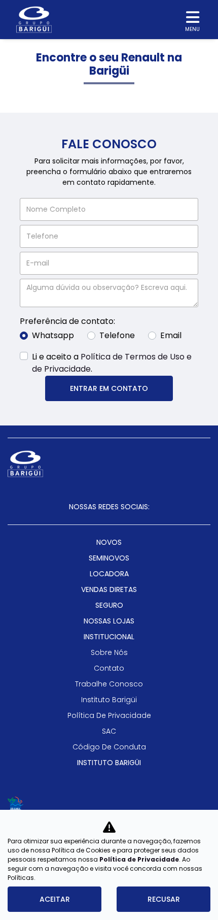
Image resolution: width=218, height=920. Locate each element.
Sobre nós (109, 652)
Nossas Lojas (109, 621)
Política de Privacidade (139, 859)
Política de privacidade (109, 715)
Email (170, 335)
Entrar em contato (109, 388)
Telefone (117, 335)
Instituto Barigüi (109, 700)
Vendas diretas (109, 589)
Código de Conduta (109, 747)
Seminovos (109, 558)
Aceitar (55, 899)
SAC (109, 731)
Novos (109, 542)
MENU (192, 29)
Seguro (109, 605)
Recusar (164, 899)
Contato (109, 668)
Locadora (109, 574)
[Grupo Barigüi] (34, 19)
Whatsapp (53, 335)
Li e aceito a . (112, 363)
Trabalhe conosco (109, 684)
